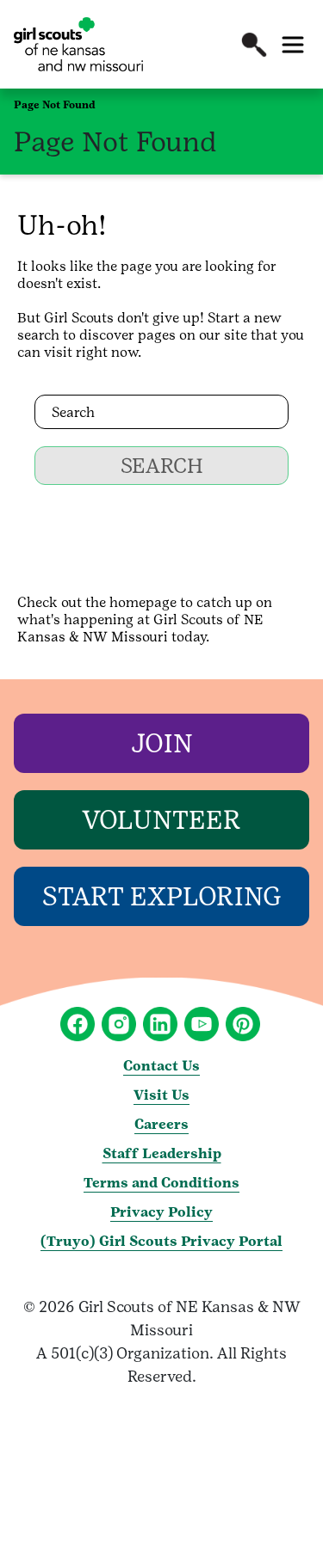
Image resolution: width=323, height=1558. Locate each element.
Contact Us (161, 1066)
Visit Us (161, 1095)
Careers (161, 1124)
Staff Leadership (161, 1153)
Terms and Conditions (161, 1183)
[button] (254, 45)
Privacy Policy (161, 1212)
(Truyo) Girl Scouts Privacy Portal (161, 1241)
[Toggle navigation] (293, 45)
